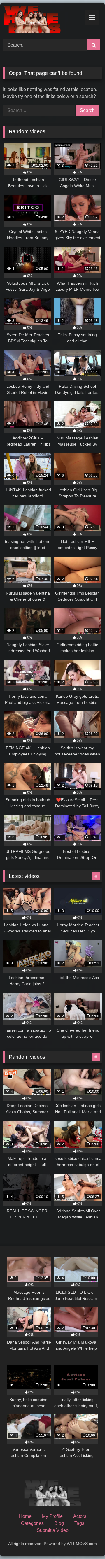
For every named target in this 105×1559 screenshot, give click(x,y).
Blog (59, 1523)
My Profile (52, 1516)
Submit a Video (53, 1530)
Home (25, 1516)
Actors (79, 1516)
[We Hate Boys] (43, 20)
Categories (32, 1523)
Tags (79, 1523)
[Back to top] (86, 1541)
